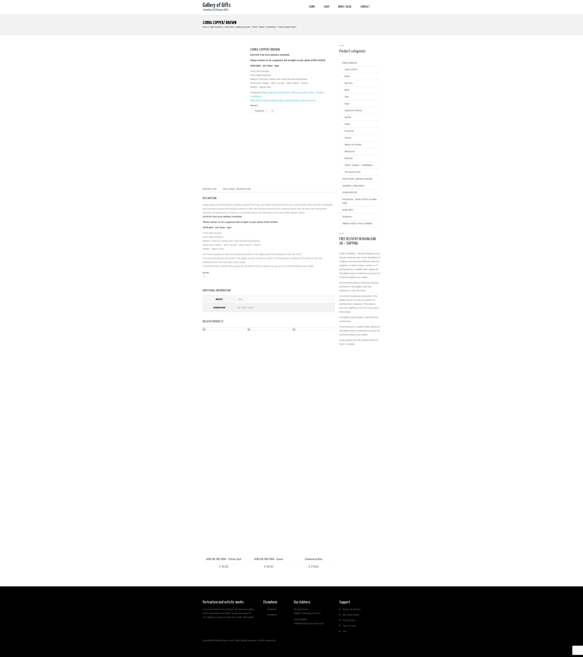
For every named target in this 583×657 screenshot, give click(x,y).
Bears (347, 76)
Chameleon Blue (313, 559)
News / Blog (344, 6)
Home (312, 6)
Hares (347, 124)
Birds (347, 90)
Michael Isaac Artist (224, 640)
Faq (344, 631)
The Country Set (353, 172)
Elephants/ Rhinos (353, 110)
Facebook (271, 609)
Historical (349, 131)
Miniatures (350, 151)
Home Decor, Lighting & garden (237, 27)
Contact (365, 6)
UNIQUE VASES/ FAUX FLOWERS (357, 223)
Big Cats (349, 83)
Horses (348, 137)
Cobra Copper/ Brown (287, 27)
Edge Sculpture (216, 27)
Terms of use (349, 625)
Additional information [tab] (237, 189)
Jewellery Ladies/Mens (353, 185)
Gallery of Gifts (217, 5)
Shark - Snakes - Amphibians (264, 27)
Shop (326, 6)
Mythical (349, 158)
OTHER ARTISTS (349, 192)
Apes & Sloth (351, 69)
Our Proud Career (351, 614)
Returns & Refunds (352, 609)
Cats (347, 96)
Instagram (272, 614)
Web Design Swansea (246, 640)
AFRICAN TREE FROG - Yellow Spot (224, 559)
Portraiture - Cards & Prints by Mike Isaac (359, 201)
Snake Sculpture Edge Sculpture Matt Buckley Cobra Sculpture (285, 100)
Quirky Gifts (347, 209)
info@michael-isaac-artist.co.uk (309, 623)
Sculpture (347, 216)
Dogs (347, 103)
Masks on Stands (353, 144)
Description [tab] (209, 189)
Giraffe (348, 117)
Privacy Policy (349, 620)
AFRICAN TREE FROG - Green (268, 559)
